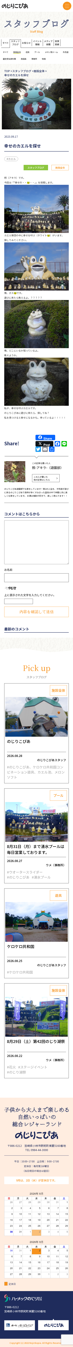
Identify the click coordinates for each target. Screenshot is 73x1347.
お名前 (8, 570)
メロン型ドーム (51, 52)
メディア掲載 (48, 43)
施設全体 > (40, 71)
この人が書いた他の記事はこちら (46, 478)
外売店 (65, 52)
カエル (12, 159)
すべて (5, 42)
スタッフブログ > (23, 71)
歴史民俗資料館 (9, 58)
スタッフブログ (15, 43)
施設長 (23, 58)
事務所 (34, 58)
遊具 (27, 52)
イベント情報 (37, 43)
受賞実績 (57, 43)
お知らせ (26, 42)
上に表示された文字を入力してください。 (30, 595)
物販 (44, 58)
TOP (7, 71)
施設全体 (17, 52)
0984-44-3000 (39, 1150)
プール (37, 52)
